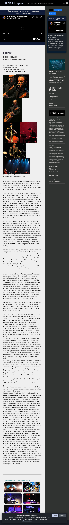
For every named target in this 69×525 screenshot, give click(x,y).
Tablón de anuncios (53, 102)
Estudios (56, 96)
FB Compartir (58, 10)
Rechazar (62, 515)
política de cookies (27, 521)
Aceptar (55, 515)
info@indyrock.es (52, 169)
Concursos (51, 103)
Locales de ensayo (52, 98)
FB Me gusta (52, 13)
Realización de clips (53, 105)
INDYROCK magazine (57, 113)
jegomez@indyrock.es (53, 171)
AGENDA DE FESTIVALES (56, 71)
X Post (50, 10)
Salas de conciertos (53, 100)
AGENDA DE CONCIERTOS (56, 80)
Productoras (51, 96)
